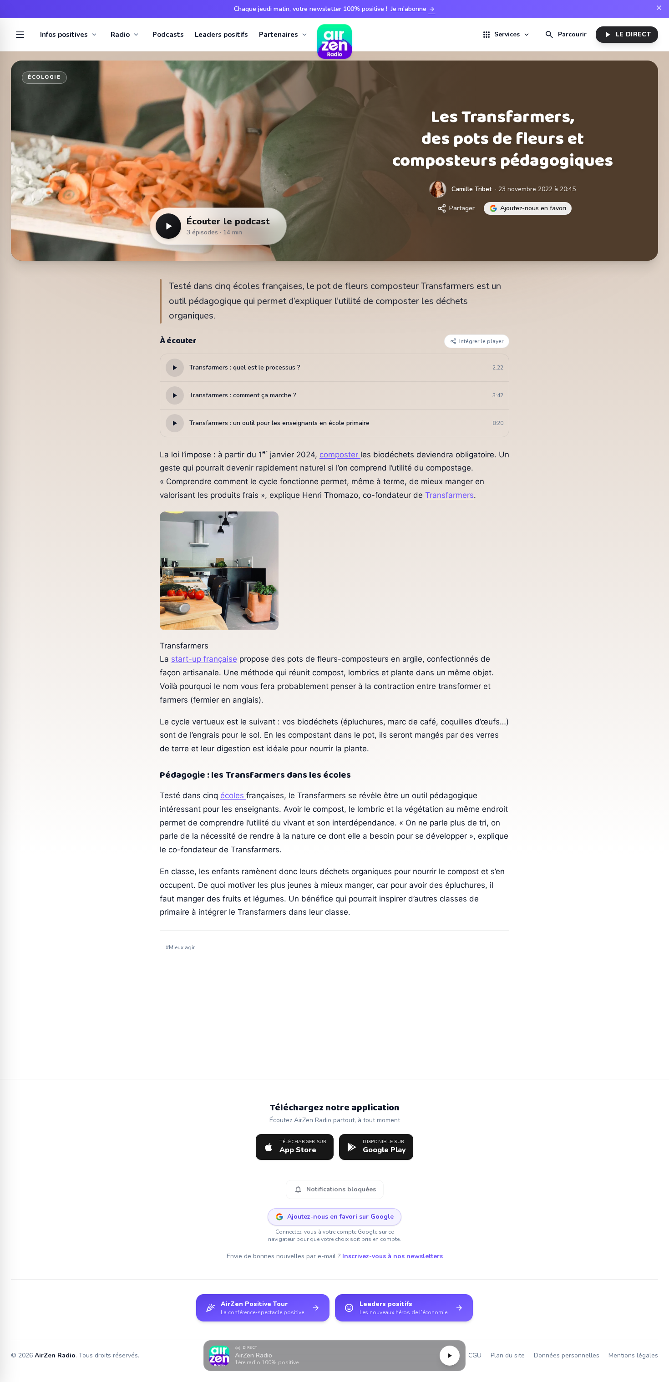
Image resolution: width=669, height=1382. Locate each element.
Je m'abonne (413, 9)
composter (339, 454)
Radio (120, 34)
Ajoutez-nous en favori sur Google (340, 1216)
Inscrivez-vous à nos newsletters (392, 1256)
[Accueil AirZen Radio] (334, 34)
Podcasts (168, 34)
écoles (233, 795)
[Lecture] (450, 1356)
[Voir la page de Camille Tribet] (438, 189)
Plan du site (508, 1355)
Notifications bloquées (335, 1189)
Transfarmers (449, 495)
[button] (334, 1356)
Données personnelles (566, 1355)
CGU (474, 1355)
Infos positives (64, 34)
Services (506, 34)
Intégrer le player (481, 341)
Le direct (627, 34)
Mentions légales (633, 1355)
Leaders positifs (221, 34)
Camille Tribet (471, 189)
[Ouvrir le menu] (20, 34)
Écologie (44, 77)
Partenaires (278, 34)
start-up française (204, 658)
